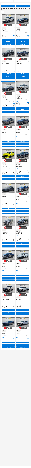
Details (11, 32)
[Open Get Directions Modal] (25, 1)
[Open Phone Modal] (17, 1)
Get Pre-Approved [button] (8, 76)
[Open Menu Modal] (1, 1)
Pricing (5, 32)
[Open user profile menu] (30, 1)
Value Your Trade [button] (8, 41)
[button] (8, 40)
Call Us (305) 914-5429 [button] (8, 44)
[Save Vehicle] (14, 28)
